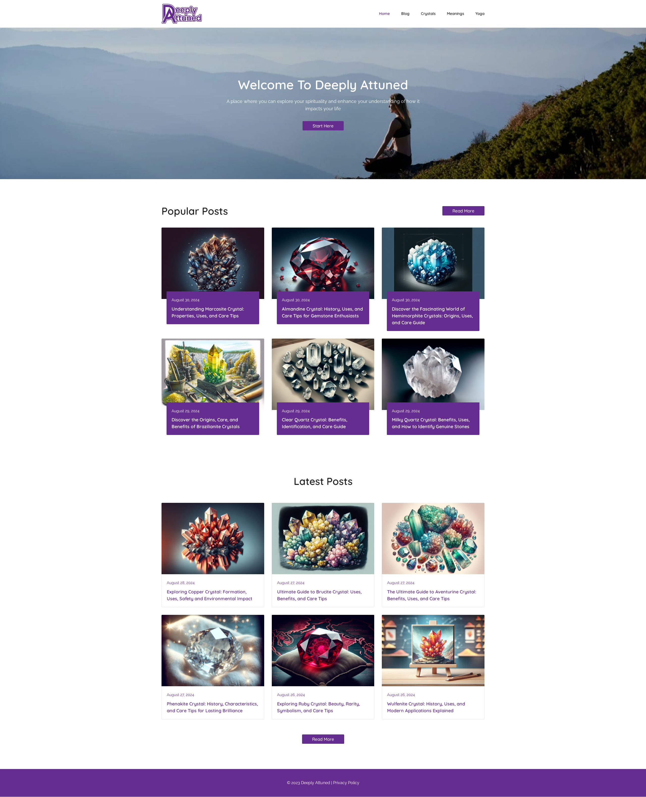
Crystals (428, 13)
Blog (405, 13)
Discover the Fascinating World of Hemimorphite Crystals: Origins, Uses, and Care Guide (432, 315)
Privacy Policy (346, 782)
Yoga (479, 13)
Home (384, 13)
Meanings (455, 13)
